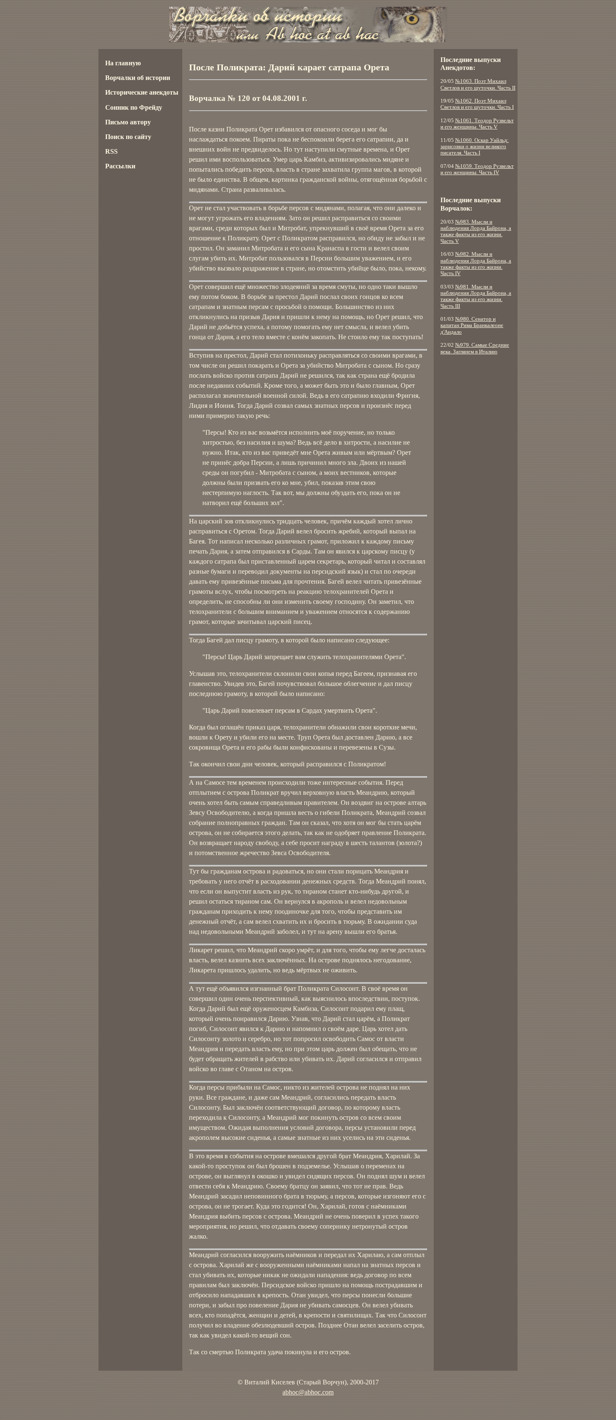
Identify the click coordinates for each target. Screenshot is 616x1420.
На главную (123, 63)
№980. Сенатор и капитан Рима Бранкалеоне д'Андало (471, 325)
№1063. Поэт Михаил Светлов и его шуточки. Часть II (477, 84)
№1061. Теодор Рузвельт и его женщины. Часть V (477, 124)
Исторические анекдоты (142, 92)
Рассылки (120, 166)
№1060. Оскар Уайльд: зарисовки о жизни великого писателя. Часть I (474, 146)
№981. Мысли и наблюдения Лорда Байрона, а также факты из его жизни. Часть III (475, 296)
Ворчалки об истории (137, 77)
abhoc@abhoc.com (308, 1392)
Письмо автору (128, 122)
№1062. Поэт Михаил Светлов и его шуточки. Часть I (477, 104)
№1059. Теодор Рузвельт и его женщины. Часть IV (477, 169)
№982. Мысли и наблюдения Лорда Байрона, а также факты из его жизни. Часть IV (475, 263)
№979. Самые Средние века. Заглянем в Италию (474, 348)
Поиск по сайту (128, 136)
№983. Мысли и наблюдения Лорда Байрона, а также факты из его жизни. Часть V (475, 231)
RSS (111, 151)
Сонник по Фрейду (133, 107)
